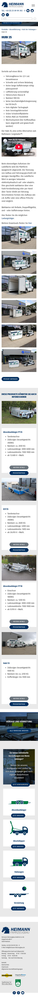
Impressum (5, 967)
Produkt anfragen (10, 379)
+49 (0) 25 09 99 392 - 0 (13, 945)
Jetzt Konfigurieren (20, 785)
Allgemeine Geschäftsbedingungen (12, 969)
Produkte (5, 29)
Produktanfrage (19, 473)
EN (7, 15)
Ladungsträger (8, 218)
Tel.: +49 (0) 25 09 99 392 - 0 (13, 10)
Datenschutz (5, 965)
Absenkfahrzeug (14, 29)
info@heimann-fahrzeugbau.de (15, 947)
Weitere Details (19, 467)
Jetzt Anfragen (18, 908)
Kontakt (4, 962)
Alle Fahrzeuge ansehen (19, 731)
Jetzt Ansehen (18, 815)
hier (30, 223)
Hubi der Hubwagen (29, 29)
